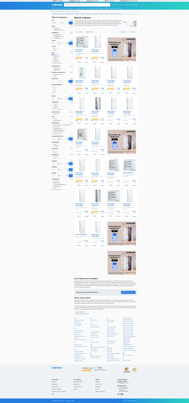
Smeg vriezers (110, 336)
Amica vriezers (78, 324)
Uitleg (71, 20)
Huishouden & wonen (80, 8)
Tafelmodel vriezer (59, 30)
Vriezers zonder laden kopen (130, 350)
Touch (56, 144)
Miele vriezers (94, 349)
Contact (75, 389)
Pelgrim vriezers (111, 320)
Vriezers (68, 11)
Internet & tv (118, 8)
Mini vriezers (94, 350)
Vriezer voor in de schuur (113, 360)
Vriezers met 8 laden (128, 332)
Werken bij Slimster (100, 391)
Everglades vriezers (79, 357)
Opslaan (86, 62)
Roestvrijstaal (58, 120)
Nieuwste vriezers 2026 (96, 356)
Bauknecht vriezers (79, 330)
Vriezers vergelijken (128, 348)
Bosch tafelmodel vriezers (82, 313)
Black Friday (118, 13)
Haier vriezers (94, 325)
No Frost (57, 126)
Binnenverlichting (59, 131)
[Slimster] (53, 11)
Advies (112, 13)
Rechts (56, 114)
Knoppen (57, 146)
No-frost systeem (113, 25)
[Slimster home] (57, 4)
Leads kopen (77, 384)
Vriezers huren (126, 318)
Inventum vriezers (95, 337)
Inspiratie (54, 381)
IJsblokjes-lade (58, 128)
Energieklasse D (58, 36)
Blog (53, 394)
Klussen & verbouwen (68, 8)
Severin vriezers (111, 329)
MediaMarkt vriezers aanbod (98, 347)
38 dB (56, 107)
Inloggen (97, 381)
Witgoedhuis (57, 182)
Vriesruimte (110, 351)
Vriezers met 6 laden (128, 329)
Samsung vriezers (111, 327)
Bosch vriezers (75, 11)
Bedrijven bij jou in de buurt (59, 391)
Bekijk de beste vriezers (128, 292)
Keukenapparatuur (59, 11)
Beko (56, 58)
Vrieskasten (109, 348)
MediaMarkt (57, 186)
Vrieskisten (109, 350)
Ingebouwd (57, 70)
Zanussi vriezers (127, 360)
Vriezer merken (110, 357)
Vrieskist (83, 13)
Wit (55, 118)
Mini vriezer (95, 13)
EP (55, 188)
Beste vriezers (62, 13)
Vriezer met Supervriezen (113, 358)
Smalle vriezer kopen (112, 334)
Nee (55, 50)
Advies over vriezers (79, 320)
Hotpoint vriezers (95, 327)
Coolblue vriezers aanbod (80, 346)
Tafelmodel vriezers (111, 341)
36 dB (56, 104)
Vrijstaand (57, 68)
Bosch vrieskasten (80, 312)
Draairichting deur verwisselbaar (63, 124)
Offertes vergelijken (56, 389)
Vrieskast (77, 13)
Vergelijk (79, 62)
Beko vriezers (77, 332)
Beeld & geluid (99, 8)
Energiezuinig (70, 13)
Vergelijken (55, 13)
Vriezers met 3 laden (128, 323)
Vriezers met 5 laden (128, 327)
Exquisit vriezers (78, 360)
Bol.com (57, 181)
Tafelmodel (88, 13)
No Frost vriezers (95, 357)
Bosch (56, 54)
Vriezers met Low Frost (128, 346)
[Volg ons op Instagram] (120, 394)
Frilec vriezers (94, 320)
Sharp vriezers (110, 330)
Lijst (124, 32)
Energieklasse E (58, 38)
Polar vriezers (110, 322)
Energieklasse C (58, 34)
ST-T (55, 158)
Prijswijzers (54, 384)
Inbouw (101, 13)
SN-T (56, 156)
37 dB (56, 105)
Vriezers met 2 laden (128, 321)
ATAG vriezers (77, 325)
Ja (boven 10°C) (58, 74)
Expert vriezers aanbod (80, 358)
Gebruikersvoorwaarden (58, 400)
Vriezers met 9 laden (128, 334)
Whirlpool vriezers (127, 355)
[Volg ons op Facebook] (118, 394)
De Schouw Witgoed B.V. (60, 184)
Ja (55, 48)
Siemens (57, 56)
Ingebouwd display (59, 130)
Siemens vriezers (111, 332)
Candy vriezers (78, 344)
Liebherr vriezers (95, 342)
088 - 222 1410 (123, 381)
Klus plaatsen (114, 4)
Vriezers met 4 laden (128, 325)
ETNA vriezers (77, 355)
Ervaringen (98, 386)
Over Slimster (98, 384)
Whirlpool (57, 61)
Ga (70, 23)
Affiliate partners (78, 386)
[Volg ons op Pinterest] (122, 394)
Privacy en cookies (69, 400)
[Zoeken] (108, 5)
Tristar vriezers (110, 343)
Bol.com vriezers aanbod (80, 339)
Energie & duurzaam (57, 8)
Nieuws (97, 389)
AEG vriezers (77, 322)
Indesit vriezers (94, 335)
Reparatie (107, 13)
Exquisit (56, 60)
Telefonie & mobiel (109, 8)
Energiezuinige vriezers (80, 353)
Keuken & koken (91, 8)
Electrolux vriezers (78, 351)
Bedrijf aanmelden (124, 4)
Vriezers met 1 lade (127, 319)
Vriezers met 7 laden (128, 331)
